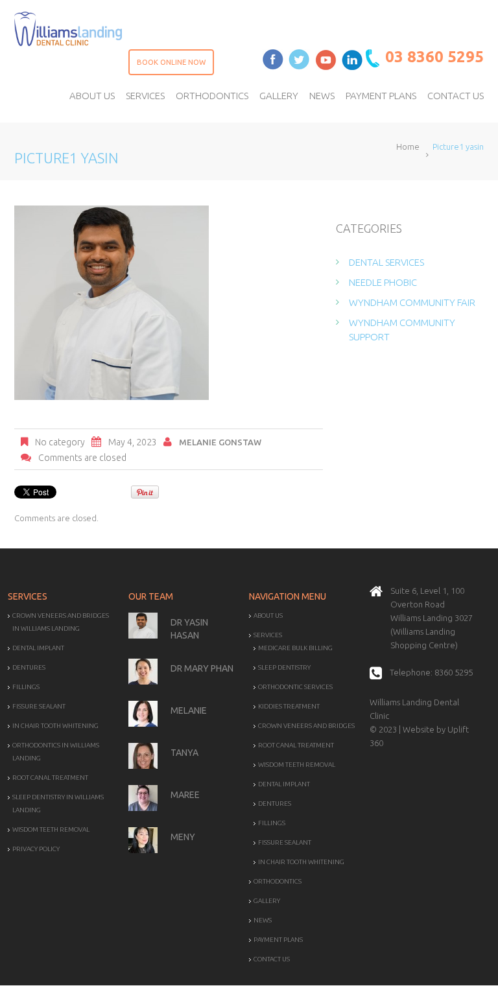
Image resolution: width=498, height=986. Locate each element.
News (263, 920)
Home (408, 146)
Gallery (267, 900)
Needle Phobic (383, 282)
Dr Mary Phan (202, 668)
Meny (183, 837)
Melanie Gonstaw (220, 442)
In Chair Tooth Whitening (55, 725)
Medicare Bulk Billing (295, 647)
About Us (268, 615)
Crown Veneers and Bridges (306, 725)
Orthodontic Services (295, 686)
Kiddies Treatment (289, 706)
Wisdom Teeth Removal (50, 829)
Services (268, 635)
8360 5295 (453, 672)
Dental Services (386, 262)
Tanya (184, 752)
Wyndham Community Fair (412, 302)
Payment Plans (278, 939)
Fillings (26, 686)
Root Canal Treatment (50, 777)
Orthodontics (278, 881)
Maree (185, 795)
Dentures (28, 667)
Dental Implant (38, 647)
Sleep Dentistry (284, 667)
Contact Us (272, 959)
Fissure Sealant (38, 706)
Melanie (189, 710)
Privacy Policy (36, 848)
